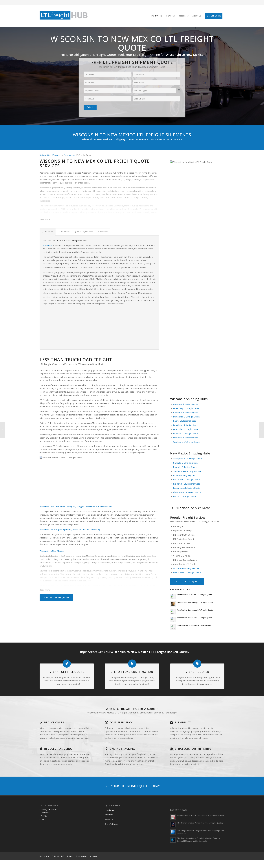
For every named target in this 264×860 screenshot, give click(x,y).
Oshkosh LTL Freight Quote (185, 437)
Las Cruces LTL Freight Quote (186, 479)
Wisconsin (56, 155)
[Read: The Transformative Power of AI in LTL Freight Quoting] (173, 824)
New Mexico (69, 155)
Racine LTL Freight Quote (184, 420)
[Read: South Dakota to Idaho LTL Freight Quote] (173, 627)
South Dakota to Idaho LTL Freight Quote (194, 625)
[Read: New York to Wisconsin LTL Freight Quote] (173, 619)
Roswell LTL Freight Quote (185, 467)
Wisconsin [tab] (49, 232)
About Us (109, 819)
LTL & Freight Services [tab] (85, 232)
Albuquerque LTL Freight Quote (187, 458)
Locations (109, 810)
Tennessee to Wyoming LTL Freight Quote (195, 602)
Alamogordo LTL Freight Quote (187, 492)
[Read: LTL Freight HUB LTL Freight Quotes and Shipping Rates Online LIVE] (173, 832)
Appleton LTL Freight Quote (185, 404)
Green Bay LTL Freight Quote (186, 408)
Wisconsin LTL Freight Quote (186, 568)
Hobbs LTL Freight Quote (184, 496)
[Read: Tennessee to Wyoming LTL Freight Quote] (173, 604)
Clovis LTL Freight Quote (184, 475)
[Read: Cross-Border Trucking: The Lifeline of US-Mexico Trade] (173, 817)
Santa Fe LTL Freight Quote (185, 462)
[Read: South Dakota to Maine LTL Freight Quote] (173, 596)
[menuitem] (156, 16)
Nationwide (45, 155)
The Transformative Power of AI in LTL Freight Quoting (200, 823)
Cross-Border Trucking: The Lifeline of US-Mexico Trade (200, 815)
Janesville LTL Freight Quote (185, 429)
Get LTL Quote (111, 824)
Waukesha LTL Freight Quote (186, 442)
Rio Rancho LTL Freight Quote (186, 483)
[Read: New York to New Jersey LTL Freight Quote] (173, 611)
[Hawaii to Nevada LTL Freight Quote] (2, 430)
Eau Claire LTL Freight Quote (186, 425)
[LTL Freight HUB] (64, 16)
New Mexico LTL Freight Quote (187, 572)
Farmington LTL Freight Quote (186, 488)
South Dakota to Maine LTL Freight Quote (194, 595)
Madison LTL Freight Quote (185, 433)
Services (109, 814)
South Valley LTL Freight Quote (187, 471)
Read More (45, 219)
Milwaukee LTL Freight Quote (186, 416)
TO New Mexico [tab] (64, 232)
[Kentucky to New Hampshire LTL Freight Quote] (261, 430)
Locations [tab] (104, 232)
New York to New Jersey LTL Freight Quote (195, 610)
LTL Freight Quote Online (76, 856)
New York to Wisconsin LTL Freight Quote (194, 617)
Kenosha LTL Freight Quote (185, 412)
